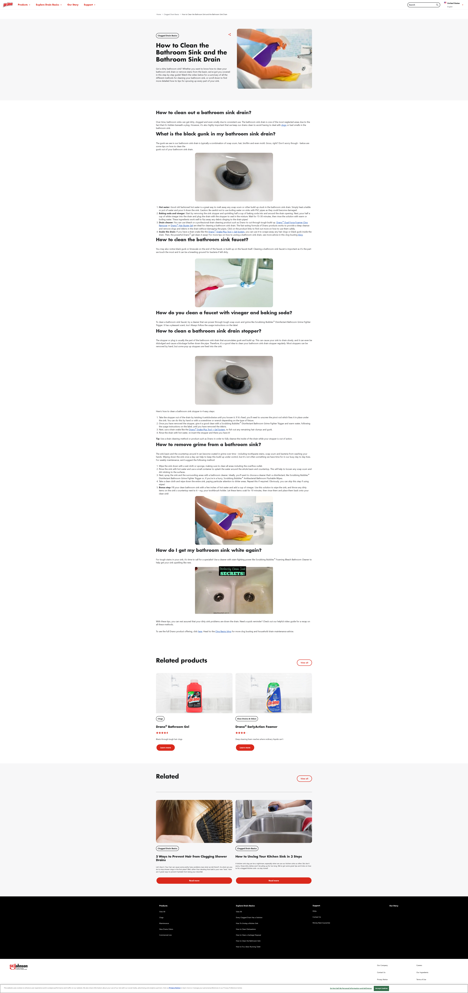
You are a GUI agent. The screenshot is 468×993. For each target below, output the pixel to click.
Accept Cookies (381, 988)
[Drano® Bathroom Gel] (194, 693)
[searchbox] (422, 4)
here (200, 631)
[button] (454, 5)
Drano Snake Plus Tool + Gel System (226, 231)
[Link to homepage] (8, 4)
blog (300, 234)
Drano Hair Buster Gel (182, 225)
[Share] (229, 34)
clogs (283, 124)
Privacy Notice (174, 988)
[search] (437, 4)
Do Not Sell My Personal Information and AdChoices (351, 988)
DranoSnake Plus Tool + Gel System (207, 429)
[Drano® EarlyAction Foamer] (273, 693)
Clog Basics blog (223, 631)
